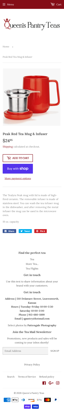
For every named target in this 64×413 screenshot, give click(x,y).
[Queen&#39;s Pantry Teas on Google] (51, 383)
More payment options (18, 178)
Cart (58, 4)
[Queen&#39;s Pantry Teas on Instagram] (58, 383)
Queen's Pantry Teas (33, 393)
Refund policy (46, 376)
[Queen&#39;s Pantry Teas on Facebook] (44, 383)
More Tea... (32, 264)
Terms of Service (27, 376)
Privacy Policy (32, 364)
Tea (32, 259)
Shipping (8, 146)
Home (6, 46)
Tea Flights (32, 268)
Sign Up (54, 351)
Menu (10, 4)
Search (11, 376)
